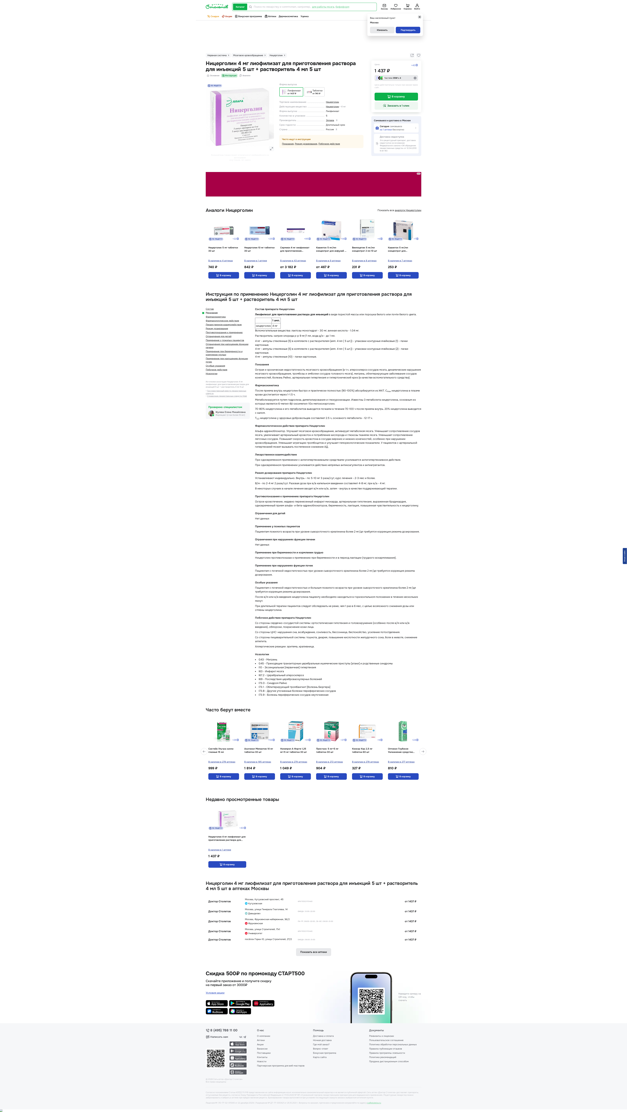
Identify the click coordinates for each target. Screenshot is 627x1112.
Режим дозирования (306, 143)
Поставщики (264, 1052)
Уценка (305, 16)
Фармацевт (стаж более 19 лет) (230, 415)
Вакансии (262, 1048)
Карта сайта (320, 1057)
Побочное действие (329, 143)
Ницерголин (332, 102)
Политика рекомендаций (382, 1057)
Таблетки (317, 90)
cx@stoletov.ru (374, 1103)
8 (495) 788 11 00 (223, 1030)
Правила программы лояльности (387, 1052)
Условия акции (215, 993)
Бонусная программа (250, 16)
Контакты (262, 1057)
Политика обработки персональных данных (393, 1044)
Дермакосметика (288, 16)
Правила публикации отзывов (385, 1048)
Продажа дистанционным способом (389, 1061)
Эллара (330, 120)
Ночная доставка (322, 1040)
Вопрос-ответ (320, 1048)
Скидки (215, 16)
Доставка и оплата (323, 1035)
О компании (263, 1035)
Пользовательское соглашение (386, 1040)
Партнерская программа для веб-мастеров (281, 1065)
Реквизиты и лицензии (381, 1035)
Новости (261, 1061)
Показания (288, 143)
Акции (228, 16)
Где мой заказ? (321, 1044)
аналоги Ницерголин (408, 210)
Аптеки (272, 16)
